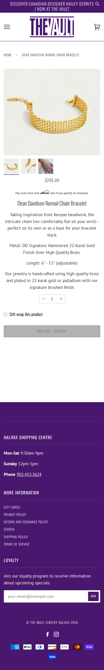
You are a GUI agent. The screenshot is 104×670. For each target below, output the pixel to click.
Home (8, 54)
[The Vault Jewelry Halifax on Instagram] (56, 634)
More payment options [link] (52, 360)
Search (9, 529)
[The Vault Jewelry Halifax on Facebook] (47, 634)
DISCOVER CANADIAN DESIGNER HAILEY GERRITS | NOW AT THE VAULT (52, 6)
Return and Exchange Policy (26, 521)
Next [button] (91, 112)
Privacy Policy (15, 514)
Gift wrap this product (26, 314)
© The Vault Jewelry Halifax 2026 (52, 622)
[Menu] (7, 27)
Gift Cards (12, 507)
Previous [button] (12, 112)
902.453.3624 (29, 474)
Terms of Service (17, 544)
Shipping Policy (16, 536)
